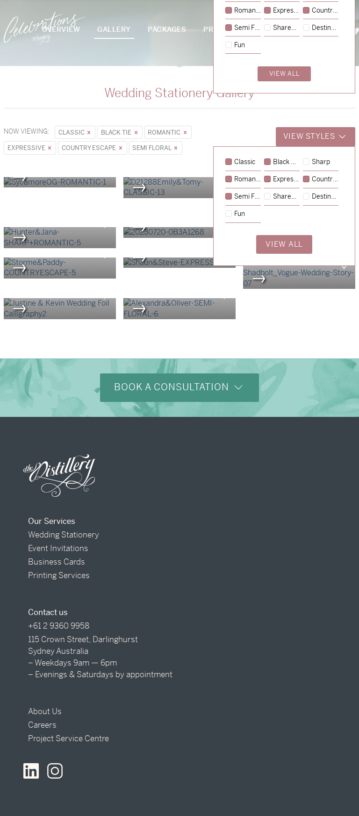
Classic (72, 132)
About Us (45, 711)
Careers (42, 725)
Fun (239, 214)
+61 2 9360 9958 (58, 626)
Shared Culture (286, 196)
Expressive (27, 148)
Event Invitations (58, 548)
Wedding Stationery (63, 535)
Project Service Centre (68, 738)
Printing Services (59, 575)
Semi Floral (152, 148)
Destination (325, 196)
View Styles (310, 136)
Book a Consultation (173, 387)
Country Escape (89, 148)
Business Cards (56, 562)
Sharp (321, 162)
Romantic (165, 132)
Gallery (114, 29)
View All (284, 244)
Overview (61, 29)
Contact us (48, 612)
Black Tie (117, 132)
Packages (167, 29)
